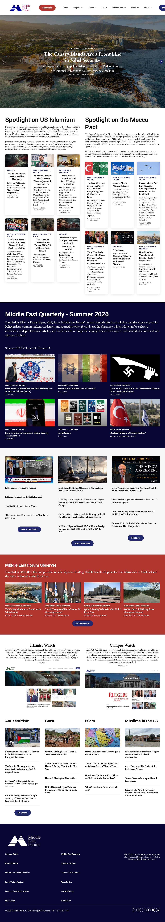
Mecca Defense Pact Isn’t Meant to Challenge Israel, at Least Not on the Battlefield (148, 188)
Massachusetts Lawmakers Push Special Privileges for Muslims (68, 179)
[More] (82, 8)
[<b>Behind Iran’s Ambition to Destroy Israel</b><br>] (82, 368)
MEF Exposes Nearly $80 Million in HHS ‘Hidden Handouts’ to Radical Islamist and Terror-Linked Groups (81, 502)
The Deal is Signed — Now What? (20, 505)
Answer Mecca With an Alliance (120, 184)
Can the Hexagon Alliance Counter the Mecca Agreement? (63, 610)
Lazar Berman (144, 225)
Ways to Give (66, 882)
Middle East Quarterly (15, 385)
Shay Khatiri (143, 284)
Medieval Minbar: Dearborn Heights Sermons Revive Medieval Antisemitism (142, 754)
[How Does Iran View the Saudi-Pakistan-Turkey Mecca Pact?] (148, 237)
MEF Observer (83, 623)
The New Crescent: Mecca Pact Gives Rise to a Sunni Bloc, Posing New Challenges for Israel (96, 189)
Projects (77, 8)
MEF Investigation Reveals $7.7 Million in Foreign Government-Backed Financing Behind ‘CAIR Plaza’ (81, 529)
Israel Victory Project (14, 882)
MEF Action (10, 901)
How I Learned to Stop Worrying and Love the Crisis (102, 753)
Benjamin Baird (12, 198)
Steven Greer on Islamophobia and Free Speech (141, 779)
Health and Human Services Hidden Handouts (16, 176)
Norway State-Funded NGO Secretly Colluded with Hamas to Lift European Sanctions (22, 754)
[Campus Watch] (122, 689)
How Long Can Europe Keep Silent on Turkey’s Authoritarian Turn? (101, 777)
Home (65, 8)
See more (22, 813)
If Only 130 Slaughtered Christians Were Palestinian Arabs (61, 753)
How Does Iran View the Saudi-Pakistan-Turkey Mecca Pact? (146, 256)
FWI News (63, 234)
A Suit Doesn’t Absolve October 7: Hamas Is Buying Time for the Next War (61, 766)
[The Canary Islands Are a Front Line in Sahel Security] (23, 592)
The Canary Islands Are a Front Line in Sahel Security (82, 56)
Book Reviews (64, 432)
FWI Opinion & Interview (65, 171)
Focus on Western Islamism (17, 891)
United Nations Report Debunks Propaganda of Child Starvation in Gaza (61, 790)
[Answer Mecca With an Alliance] (122, 168)
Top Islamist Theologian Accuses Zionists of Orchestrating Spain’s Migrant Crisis (20, 769)
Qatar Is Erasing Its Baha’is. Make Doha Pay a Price (102, 610)
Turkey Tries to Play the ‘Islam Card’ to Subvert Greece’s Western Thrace (102, 765)
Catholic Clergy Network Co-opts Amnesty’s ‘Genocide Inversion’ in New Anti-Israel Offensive (21, 798)
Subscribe (47, 8)
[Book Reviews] (82, 412)
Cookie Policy (67, 891)
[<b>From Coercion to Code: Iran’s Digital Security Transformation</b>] (30, 412)
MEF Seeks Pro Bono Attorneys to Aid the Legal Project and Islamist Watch (80, 489)
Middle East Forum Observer (82, 49)
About (146, 8)
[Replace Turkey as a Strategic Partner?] (135, 412)
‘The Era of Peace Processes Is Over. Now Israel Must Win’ (26, 516)
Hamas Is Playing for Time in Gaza (61, 778)
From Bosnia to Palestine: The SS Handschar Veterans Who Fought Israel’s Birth (135, 390)
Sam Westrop (12, 279)
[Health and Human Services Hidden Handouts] (16, 160)
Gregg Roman (118, 204)
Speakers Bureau (68, 863)
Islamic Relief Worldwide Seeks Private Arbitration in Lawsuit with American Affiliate (141, 792)
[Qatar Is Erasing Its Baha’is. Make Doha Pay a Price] (102, 592)
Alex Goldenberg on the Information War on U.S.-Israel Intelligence (135, 501)
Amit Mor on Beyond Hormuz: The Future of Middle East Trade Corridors (133, 513)
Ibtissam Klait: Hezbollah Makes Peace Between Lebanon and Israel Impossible (134, 525)
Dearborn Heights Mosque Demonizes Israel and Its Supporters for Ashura (68, 243)
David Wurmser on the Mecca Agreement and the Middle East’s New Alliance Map (134, 489)
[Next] (161, 62)
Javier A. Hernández (89, 75)
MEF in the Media (29, 529)
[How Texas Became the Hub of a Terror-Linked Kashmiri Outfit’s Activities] (16, 224)
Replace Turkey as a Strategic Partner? (128, 432)
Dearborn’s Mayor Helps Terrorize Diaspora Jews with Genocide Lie (42, 179)
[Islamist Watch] (42, 687)
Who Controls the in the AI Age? (101, 788)
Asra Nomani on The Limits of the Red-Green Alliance (140, 767)
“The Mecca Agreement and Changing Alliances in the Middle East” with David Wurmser (122, 257)
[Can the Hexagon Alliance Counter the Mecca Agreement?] (63, 592)
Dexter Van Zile (38, 210)
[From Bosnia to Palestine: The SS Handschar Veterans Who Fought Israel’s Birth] (135, 368)
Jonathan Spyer (92, 220)
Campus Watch (122, 645)
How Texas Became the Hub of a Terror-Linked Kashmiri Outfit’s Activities (16, 243)
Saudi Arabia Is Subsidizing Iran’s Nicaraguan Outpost (138, 610)
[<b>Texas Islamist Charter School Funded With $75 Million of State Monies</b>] (42, 224)
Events (104, 8)
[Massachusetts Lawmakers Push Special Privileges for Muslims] (68, 160)
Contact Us (66, 901)
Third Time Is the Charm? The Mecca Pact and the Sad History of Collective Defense (96, 258)
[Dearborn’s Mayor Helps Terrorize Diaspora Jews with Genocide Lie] (42, 160)
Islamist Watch (42, 645)
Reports (11, 170)
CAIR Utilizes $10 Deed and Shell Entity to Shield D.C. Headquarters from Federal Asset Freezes (81, 516)
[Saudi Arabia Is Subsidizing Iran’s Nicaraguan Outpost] (141, 592)
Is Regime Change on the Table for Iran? (23, 496)
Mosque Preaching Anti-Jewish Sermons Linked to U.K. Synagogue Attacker (21, 783)
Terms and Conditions (71, 873)
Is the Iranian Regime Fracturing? (20, 487)
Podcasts (117, 247)
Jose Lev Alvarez (143, 615)
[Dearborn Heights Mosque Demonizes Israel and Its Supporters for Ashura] (68, 224)
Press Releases (82, 543)
